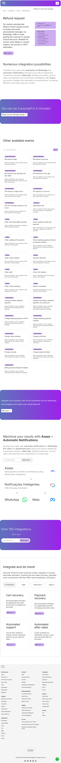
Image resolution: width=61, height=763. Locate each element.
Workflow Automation (6, 698)
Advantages (4, 687)
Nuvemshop (4, 720)
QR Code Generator (26, 687)
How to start (4, 682)
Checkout (44, 679)
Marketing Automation (47, 682)
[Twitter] (36, 761)
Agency (51, 585)
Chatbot (3, 706)
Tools (2, 684)
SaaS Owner (25, 696)
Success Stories (25, 677)
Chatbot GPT (4, 709)
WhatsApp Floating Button (28, 684)
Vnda (2, 725)
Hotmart (3, 733)
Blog (23, 674)
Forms (43, 687)
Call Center (4, 704)
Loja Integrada (4, 723)
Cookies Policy (45, 706)
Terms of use (45, 704)
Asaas (18, 10)
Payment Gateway (46, 677)
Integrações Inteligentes (27, 712)
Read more (10, 612)
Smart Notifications (5, 711)
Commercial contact (47, 698)
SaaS (23, 585)
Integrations (11, 10)
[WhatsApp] (57, 759)
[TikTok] (28, 761)
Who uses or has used (6, 679)
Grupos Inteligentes (26, 715)
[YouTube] (25, 761)
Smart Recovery (5, 714)
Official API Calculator (27, 707)
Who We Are (4, 677)
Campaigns (4, 701)
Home (4, 10)
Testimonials (4, 689)
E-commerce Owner (26, 693)
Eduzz (2, 735)
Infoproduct (37, 585)
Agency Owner (25, 701)
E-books (24, 679)
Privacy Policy (45, 701)
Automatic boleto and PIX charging (30, 724)
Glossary (24, 682)
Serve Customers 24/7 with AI (29, 721)
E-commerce (9, 585)
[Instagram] (30, 761)
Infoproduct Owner (26, 698)
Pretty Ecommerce (26, 710)
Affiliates (44, 684)
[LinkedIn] (33, 761)
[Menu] (57, 3)
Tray (2, 728)
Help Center (45, 696)
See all (2, 738)
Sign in (44, 715)
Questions (3, 692)
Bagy (2, 730)
